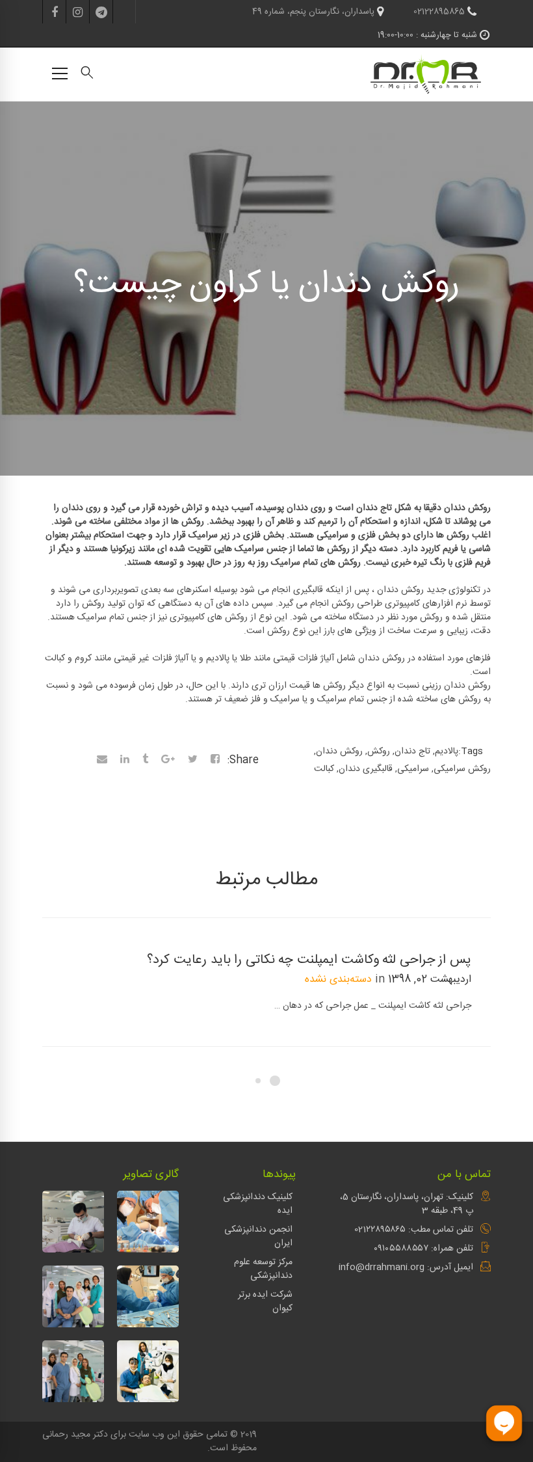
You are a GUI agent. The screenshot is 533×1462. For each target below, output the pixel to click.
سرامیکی (413, 769)
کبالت (324, 769)
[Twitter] (193, 760)
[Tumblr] (145, 760)
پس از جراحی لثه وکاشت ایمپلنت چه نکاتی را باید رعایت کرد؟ (309, 960)
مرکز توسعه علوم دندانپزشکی (263, 1269)
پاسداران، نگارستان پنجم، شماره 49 (314, 12)
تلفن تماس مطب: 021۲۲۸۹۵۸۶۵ (413, 1230)
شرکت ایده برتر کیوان (265, 1301)
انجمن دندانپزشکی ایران (258, 1236)
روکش (378, 751)
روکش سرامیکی (462, 769)
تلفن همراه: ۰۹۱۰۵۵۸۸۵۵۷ (423, 1248)
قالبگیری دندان (366, 769)
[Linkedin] (125, 760)
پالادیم (446, 751)
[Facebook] (215, 760)
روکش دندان (339, 751)
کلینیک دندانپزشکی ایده (257, 1204)
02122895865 (440, 12)
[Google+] (168, 760)
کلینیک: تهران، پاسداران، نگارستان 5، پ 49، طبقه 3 (406, 1204)
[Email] (102, 760)
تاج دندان (412, 751)
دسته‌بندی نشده (338, 979)
